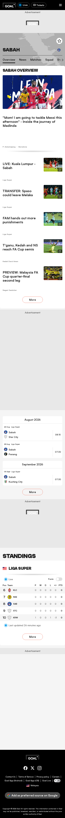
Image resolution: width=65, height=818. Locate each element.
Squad (49, 59)
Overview (9, 59)
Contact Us (10, 777)
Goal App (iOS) (32, 780)
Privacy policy (42, 777)
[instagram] (39, 768)
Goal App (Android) (13, 780)
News (22, 59)
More (32, 299)
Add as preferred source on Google (35, 795)
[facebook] (25, 768)
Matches (35, 59)
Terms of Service (26, 777)
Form (51, 579)
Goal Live (46, 780)
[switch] (59, 579)
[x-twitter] (32, 768)
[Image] (32, 92)
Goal (18, 809)
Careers (55, 777)
